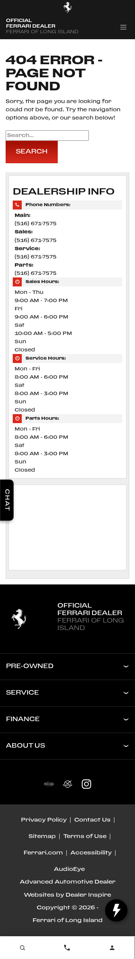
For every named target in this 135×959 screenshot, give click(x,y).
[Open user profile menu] (112, 948)
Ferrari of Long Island (68, 920)
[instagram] (86, 784)
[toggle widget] (116, 910)
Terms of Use (84, 836)
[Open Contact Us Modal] (67, 948)
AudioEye (69, 869)
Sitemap (42, 836)
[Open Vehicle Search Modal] (22, 948)
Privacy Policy (44, 820)
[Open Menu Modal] (123, 27)
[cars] (48, 784)
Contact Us (92, 820)
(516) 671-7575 (36, 223)
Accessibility (91, 853)
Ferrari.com (43, 853)
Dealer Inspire (88, 895)
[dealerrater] (67, 784)
